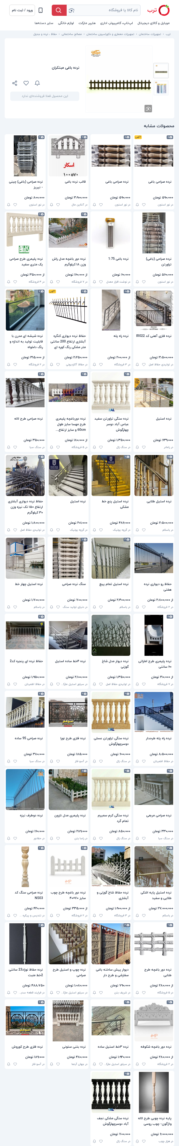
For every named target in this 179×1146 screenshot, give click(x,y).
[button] (22, 10)
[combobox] (104, 10)
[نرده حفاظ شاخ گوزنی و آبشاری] (111, 866)
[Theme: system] (40, 10)
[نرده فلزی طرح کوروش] (25, 1020)
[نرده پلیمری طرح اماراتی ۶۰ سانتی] (153, 635)
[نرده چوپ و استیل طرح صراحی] (68, 943)
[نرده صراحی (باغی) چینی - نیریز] (25, 155)
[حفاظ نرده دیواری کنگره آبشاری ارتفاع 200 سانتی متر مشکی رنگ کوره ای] (68, 310)
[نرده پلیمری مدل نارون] (68, 789)
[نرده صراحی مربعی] (153, 789)
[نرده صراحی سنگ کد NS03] (25, 866)
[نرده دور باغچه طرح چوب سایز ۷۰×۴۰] (68, 866)
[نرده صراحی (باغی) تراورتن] (153, 232)
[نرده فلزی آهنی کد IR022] (153, 310)
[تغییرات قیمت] (37, 83)
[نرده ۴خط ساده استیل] (68, 635)
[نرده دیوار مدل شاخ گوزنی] (111, 635)
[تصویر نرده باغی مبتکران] (161, 70)
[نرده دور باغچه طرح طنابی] (153, 943)
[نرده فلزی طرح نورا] (68, 712)
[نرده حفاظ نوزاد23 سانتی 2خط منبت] (25, 943)
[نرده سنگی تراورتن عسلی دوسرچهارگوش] (111, 712)
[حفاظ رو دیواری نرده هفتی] (153, 558)
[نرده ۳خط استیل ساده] (111, 1020)
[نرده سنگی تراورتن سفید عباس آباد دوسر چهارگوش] (111, 392)
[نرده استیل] (153, 392)
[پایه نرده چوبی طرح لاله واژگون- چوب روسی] (153, 1092)
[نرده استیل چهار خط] (25, 558)
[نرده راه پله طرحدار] (153, 712)
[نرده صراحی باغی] (153, 155)
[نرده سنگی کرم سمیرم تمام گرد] (111, 789)
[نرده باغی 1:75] (111, 232)
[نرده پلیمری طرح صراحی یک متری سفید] (25, 232)
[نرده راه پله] (111, 310)
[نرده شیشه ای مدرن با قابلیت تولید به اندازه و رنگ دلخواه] (25, 310)
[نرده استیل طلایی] (153, 475)
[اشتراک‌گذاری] (15, 83)
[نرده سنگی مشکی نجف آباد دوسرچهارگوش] (111, 1092)
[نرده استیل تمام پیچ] (111, 558)
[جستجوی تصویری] (71, 10)
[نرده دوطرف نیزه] (25, 789)
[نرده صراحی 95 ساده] (25, 712)
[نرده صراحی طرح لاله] (25, 392)
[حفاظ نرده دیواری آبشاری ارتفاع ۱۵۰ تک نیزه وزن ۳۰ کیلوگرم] (25, 475)
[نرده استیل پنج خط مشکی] (111, 475)
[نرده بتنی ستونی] (68, 1020)
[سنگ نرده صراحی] (68, 558)
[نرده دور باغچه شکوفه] (153, 1020)
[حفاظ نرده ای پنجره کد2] (25, 635)
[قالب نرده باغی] (68, 155)
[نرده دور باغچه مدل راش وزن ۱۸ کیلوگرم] (68, 232)
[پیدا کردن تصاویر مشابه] (148, 108)
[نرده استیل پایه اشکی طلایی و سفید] (153, 866)
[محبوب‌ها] (26, 83)
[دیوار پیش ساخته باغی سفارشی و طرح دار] (111, 943)
